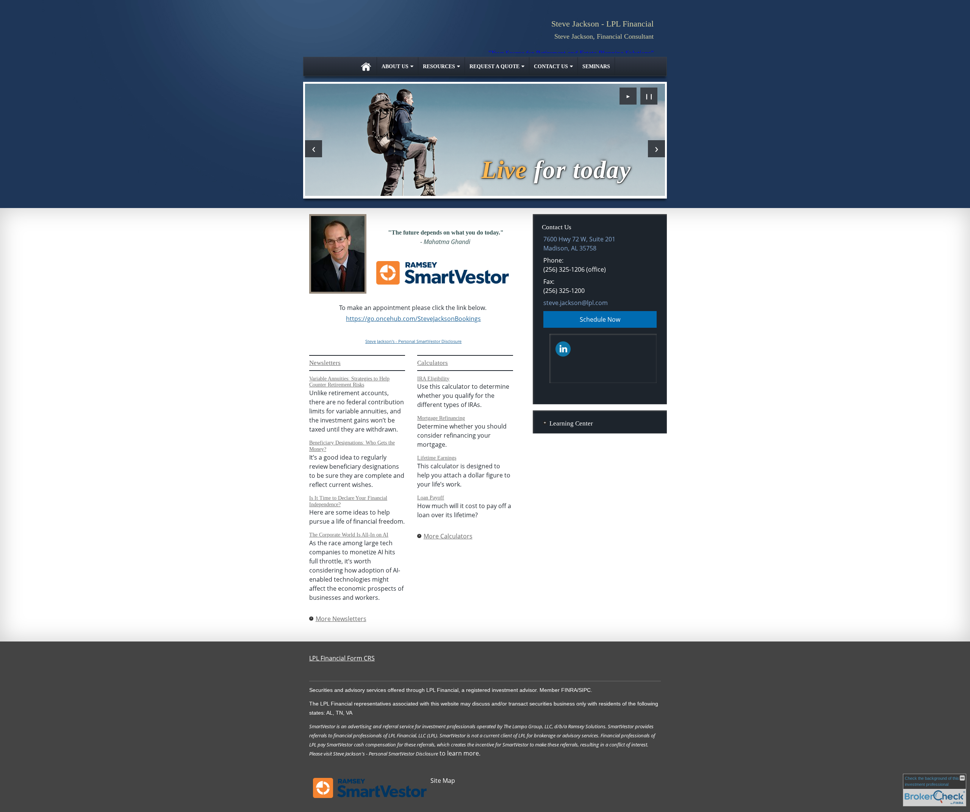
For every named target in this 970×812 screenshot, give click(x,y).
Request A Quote (494, 66)
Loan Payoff (430, 498)
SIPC (585, 690)
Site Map (442, 780)
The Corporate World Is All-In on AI (348, 535)
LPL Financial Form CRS (342, 658)
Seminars (596, 66)
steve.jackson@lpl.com (575, 303)
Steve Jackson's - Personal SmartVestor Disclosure (413, 341)
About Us (395, 66)
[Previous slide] (313, 148)
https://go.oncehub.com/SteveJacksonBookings (413, 318)
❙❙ (649, 96)
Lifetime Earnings (436, 458)
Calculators (432, 362)
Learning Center (571, 423)
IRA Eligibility (433, 379)
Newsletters (325, 362)
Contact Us (551, 66)
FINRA (569, 690)
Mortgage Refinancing (441, 418)
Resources (439, 66)
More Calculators (448, 536)
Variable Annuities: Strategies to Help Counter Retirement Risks (349, 382)
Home (366, 66)
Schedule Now (600, 319)
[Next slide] (656, 148)
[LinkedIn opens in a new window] (563, 348)
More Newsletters (341, 619)
